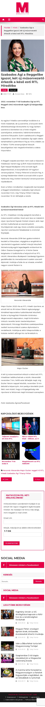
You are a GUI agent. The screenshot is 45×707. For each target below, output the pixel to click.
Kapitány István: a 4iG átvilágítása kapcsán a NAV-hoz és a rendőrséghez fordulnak (29, 616)
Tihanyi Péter (25, 473)
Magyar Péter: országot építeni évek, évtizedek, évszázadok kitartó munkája (29, 631)
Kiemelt (13, 90)
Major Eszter (25, 470)
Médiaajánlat (23, 697)
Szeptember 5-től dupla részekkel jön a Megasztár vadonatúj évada (28, 658)
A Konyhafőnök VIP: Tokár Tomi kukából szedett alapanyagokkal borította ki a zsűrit (39, 479)
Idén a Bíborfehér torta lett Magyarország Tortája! (29, 644)
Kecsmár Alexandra (11, 470)
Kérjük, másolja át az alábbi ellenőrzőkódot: (22, 528)
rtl (39, 470)
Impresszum (11, 697)
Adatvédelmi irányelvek (14, 700)
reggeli (35, 470)
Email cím (8, 518)
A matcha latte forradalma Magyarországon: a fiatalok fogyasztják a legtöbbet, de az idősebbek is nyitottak (29, 674)
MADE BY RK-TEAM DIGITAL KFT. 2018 (23, 694)
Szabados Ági (13, 473)
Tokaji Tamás (34, 623)
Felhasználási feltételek (33, 700)
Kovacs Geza (19, 94)
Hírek (4, 90)
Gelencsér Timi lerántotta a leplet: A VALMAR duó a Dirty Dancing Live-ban (8, 479)
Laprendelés (35, 697)
